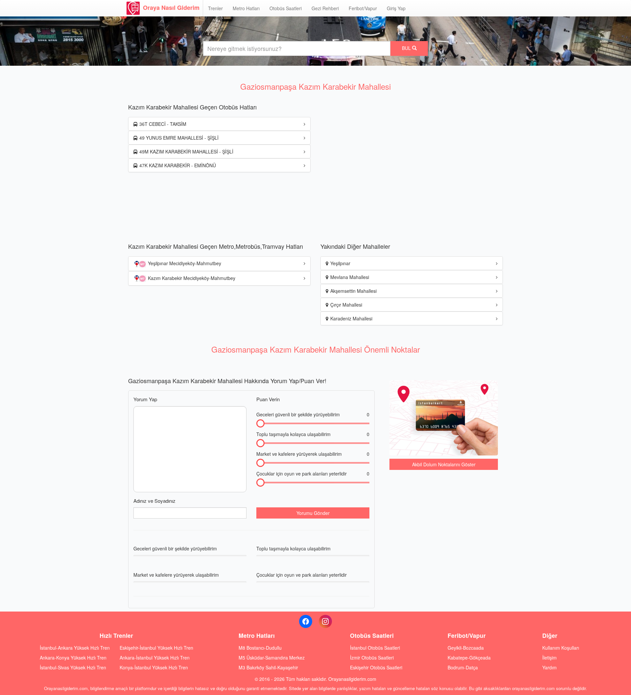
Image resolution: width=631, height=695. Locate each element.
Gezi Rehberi (325, 8)
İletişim (549, 657)
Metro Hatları (246, 8)
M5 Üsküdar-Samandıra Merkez (272, 657)
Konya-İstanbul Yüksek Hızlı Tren (154, 667)
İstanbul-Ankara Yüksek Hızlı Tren (75, 647)
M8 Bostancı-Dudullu (260, 647)
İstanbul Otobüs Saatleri (375, 647)
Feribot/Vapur (363, 8)
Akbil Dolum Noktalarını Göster (444, 464)
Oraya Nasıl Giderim (171, 7)
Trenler (215, 8)
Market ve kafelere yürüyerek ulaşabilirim (312, 454)
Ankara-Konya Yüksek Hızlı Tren (73, 657)
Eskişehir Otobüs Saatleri (376, 667)
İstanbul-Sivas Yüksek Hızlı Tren (73, 667)
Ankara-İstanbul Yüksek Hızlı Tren (155, 657)
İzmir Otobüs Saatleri (372, 657)
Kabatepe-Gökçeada (469, 657)
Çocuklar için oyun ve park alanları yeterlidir (312, 473)
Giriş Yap (396, 8)
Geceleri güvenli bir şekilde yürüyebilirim (312, 414)
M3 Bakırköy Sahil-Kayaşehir (268, 667)
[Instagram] (325, 621)
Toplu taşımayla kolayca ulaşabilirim (312, 434)
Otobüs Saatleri (285, 8)
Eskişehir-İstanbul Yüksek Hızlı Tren (156, 647)
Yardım (549, 667)
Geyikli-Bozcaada (466, 647)
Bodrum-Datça (463, 667)
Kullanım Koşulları (560, 647)
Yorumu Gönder (313, 513)
